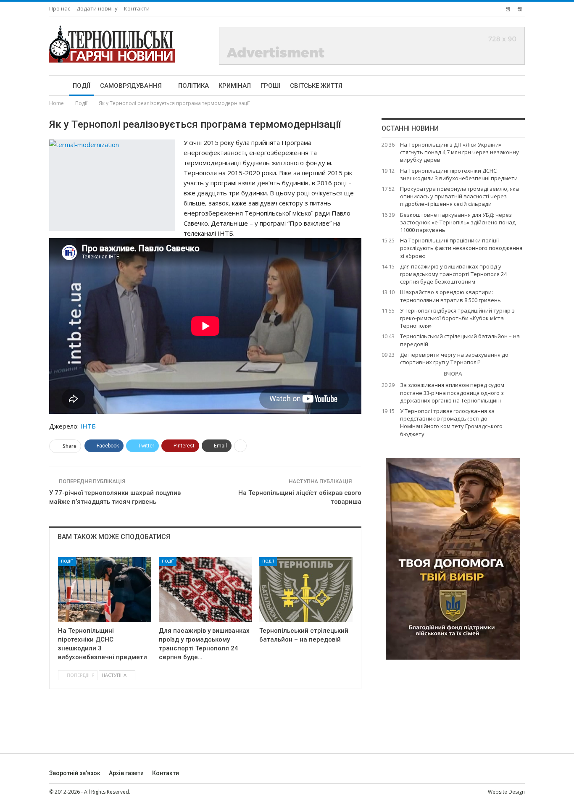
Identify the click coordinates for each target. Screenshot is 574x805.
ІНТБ (88, 426)
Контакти (137, 8)
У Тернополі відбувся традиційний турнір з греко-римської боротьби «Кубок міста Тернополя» (457, 318)
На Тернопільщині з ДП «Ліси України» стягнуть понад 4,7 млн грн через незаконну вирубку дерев (459, 152)
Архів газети (126, 773)
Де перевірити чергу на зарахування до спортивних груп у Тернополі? (454, 358)
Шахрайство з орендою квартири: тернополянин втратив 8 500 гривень (450, 295)
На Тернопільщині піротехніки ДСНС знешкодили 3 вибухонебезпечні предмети (459, 174)
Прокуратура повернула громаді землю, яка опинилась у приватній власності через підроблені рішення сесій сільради (459, 196)
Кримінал (235, 85)
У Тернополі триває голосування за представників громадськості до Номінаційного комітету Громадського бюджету (451, 422)
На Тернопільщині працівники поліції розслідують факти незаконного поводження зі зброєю (461, 248)
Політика (193, 85)
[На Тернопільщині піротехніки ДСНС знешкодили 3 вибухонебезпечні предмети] (104, 589)
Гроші (270, 85)
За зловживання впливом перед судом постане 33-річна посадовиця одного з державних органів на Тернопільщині (452, 392)
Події (81, 85)
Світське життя (316, 85)
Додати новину (97, 8)
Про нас (59, 8)
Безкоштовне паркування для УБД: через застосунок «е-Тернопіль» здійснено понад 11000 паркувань (458, 222)
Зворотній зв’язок (74, 773)
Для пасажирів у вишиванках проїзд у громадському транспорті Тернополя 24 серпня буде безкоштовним (453, 274)
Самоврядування (131, 85)
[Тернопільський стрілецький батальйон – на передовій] (306, 589)
